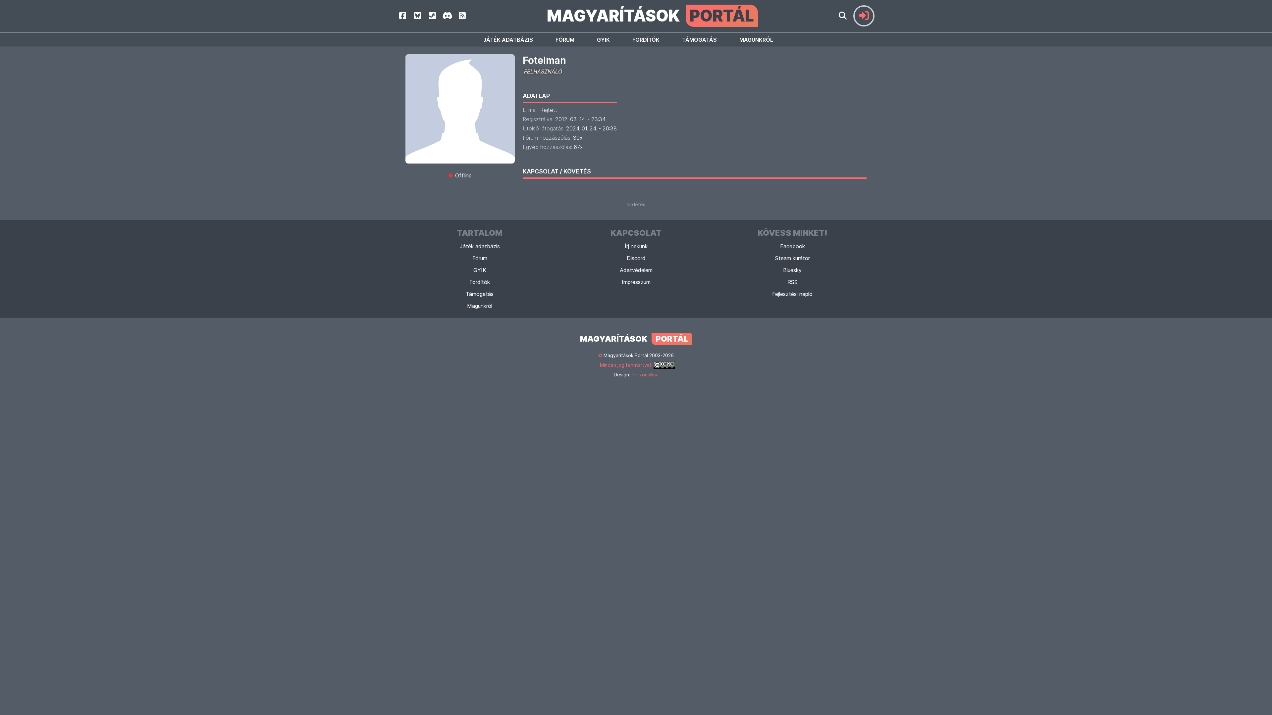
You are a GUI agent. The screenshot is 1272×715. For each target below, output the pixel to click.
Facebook (792, 246)
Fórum (565, 39)
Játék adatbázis (508, 39)
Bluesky (792, 270)
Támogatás (699, 39)
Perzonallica (645, 374)
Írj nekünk (636, 246)
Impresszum (636, 282)
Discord (636, 258)
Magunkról (756, 39)
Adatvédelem (636, 270)
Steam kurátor (792, 258)
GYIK (603, 39)
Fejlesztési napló (792, 294)
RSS (792, 282)
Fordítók (646, 39)
